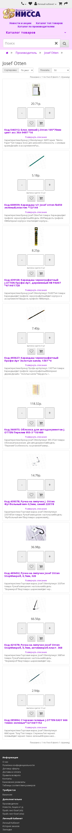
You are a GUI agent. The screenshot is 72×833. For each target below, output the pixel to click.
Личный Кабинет (11, 822)
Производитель (26, 53)
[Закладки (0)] (30, 4)
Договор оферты (11, 768)
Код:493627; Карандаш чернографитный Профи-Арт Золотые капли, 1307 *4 (31, 359)
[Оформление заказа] (66, 4)
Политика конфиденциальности (19, 765)
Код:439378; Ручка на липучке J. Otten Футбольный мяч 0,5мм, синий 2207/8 (29, 503)
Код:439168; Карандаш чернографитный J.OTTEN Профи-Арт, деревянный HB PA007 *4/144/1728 (32, 282)
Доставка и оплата (12, 772)
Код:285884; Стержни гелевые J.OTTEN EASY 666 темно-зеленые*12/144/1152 (35, 721)
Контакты (7, 778)
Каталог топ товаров (49, 23)
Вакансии (7, 794)
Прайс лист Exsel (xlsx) (13, 813)
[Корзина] (60, 4)
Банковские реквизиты (14, 782)
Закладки (7, 829)
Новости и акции (20, 23)
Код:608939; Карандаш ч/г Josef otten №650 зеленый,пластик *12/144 (33, 206)
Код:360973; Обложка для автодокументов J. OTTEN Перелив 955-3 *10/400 (34, 431)
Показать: (45, 70)
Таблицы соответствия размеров (19, 785)
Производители (10, 803)
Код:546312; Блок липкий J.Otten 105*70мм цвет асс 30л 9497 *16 (32, 131)
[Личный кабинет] (23, 4)
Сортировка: (10, 70)
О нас (5, 761)
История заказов (11, 826)
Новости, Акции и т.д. (13, 807)
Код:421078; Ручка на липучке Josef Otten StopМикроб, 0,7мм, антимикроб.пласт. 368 (33, 646)
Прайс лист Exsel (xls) (13, 810)
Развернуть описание (36, 137)
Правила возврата (11, 775)
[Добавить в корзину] (41, 123)
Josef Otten (51, 53)
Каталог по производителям (36, 26)
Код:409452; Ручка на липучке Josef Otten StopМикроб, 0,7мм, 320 (32, 574)
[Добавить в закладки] (31, 123)
